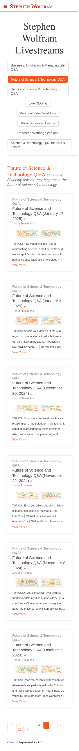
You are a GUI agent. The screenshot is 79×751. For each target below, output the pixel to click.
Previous (11, 234)
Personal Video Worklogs (38, 113)
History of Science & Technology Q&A (34, 91)
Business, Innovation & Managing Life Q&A (38, 67)
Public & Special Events (38, 123)
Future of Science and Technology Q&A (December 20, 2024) (37, 388)
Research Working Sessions (37, 133)
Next (67, 234)
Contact (11, 742)
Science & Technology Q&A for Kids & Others (38, 145)
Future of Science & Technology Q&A (38, 79)
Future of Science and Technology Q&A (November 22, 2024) (37, 475)
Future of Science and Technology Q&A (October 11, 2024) (38, 650)
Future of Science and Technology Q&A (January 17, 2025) (38, 213)
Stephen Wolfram (31, 7)
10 (20, 729)
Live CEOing (38, 103)
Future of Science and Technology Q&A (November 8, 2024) (39, 563)
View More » (19, 265)
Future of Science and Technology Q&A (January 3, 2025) (37, 301)
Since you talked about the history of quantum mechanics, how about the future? (38, 511)
